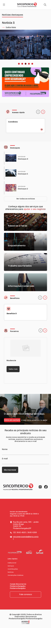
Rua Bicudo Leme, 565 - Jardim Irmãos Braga (26, 525)
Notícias (10, 572)
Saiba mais (13, 369)
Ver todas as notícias (25, 199)
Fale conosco (25, 594)
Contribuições (13, 569)
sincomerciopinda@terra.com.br (25, 538)
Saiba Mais (11, 27)
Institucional (12, 563)
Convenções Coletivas (15, 575)
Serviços (11, 566)
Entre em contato (12, 420)
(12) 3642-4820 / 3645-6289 (25, 532)
